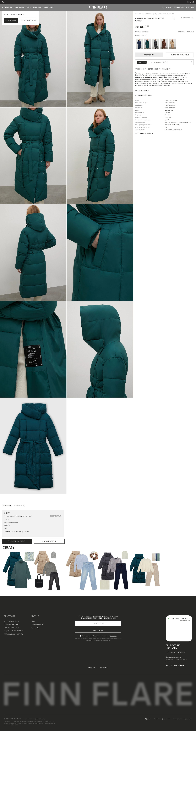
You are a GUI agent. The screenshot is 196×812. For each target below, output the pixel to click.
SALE (29, 7)
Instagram (92, 667)
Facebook (104, 667)
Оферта (147, 719)
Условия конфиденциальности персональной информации (173, 719)
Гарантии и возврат (12, 628)
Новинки (37, 7)
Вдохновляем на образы (13, 634)
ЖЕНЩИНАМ (7, 7)
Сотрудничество (37, 624)
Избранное (179, 7)
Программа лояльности (13, 631)
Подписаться (98, 630)
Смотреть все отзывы (17, 541)
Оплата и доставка (11, 624)
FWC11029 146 (186, 18)
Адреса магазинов (11, 621)
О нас (33, 621)
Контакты (34, 628)
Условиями (113, 636)
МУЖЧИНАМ (19, 7)
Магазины (48, 7)
